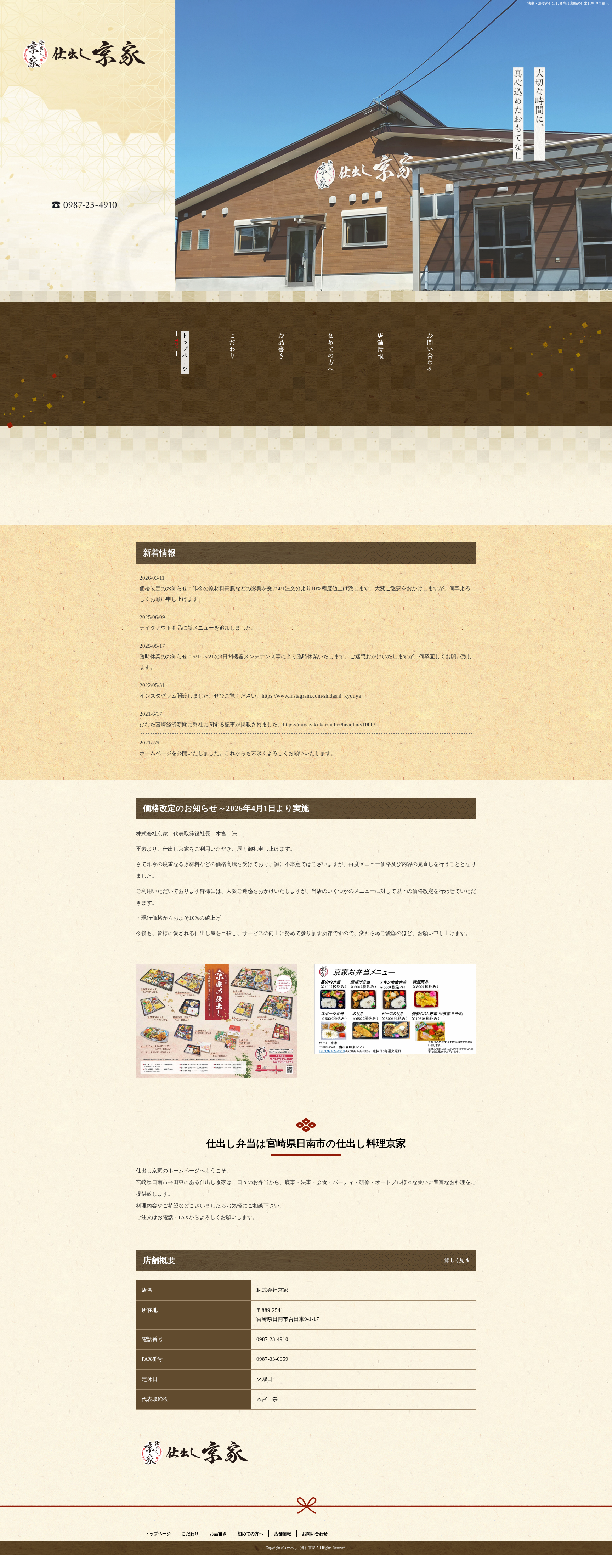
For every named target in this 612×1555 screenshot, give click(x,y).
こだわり (231, 365)
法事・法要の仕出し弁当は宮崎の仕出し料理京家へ (568, 3)
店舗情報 (380, 365)
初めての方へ (331, 365)
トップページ (182, 365)
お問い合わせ (430, 365)
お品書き (281, 365)
